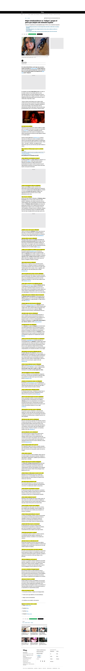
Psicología (41, 14)
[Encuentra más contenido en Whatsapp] (27, 34)
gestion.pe (35, 668)
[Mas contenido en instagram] (44, 661)
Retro (57, 656)
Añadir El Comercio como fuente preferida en (52, 18)
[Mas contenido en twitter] (42, 661)
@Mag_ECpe (28, 605)
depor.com (40, 668)
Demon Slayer (51, 14)
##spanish (27, 153)
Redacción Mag (24, 62)
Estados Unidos (27, 622)
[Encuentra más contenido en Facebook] (23, 34)
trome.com (44, 668)
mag (59, 668)
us (50, 653)
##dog (24, 153)
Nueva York (37, 14)
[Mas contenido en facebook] (41, 661)
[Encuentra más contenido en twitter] (25, 34)
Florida (29, 14)
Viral (23, 622)
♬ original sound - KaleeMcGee (26, 154)
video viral (26, 130)
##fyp (40, 152)
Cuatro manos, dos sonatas (56, 14)
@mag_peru (29, 613)
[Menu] (22, 12)
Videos (57, 651)
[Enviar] (22, 14)
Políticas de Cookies (40, 653)
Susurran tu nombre (45, 14)
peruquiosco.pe (55, 668)
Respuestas (52, 651)
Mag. (28, 608)
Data (57, 653)
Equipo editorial (25, 652)
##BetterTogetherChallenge (26, 152)
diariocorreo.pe (49, 668)
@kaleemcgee (36, 137)
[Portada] (25, 651)
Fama (51, 656)
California (32, 14)
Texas (35, 14)
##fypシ (42, 152)
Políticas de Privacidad (40, 651)
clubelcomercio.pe (30, 668)
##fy (22, 153)
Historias (51, 661)
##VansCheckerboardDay (35, 152)
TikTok (32, 622)
